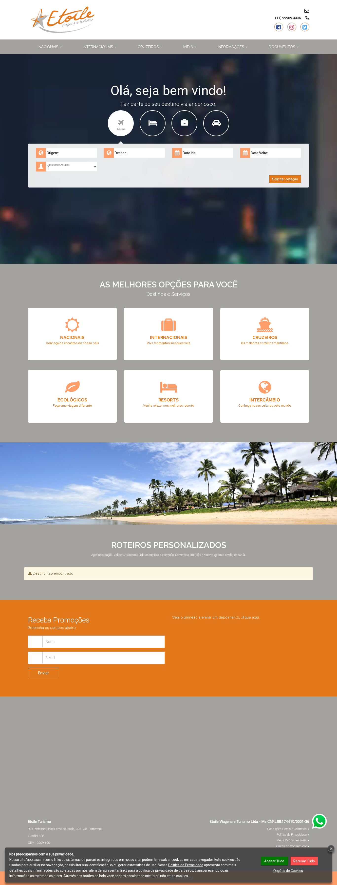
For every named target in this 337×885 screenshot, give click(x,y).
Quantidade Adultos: (58, 165)
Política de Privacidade (292, 834)
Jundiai (33, 836)
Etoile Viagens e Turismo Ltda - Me (238, 821)
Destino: (121, 153)
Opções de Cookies (288, 871)
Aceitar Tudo (274, 861)
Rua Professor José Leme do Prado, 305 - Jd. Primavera (65, 829)
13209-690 (42, 843)
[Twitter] (304, 27)
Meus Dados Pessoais (292, 840)
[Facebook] (278, 27)
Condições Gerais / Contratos (287, 829)
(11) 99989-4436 (288, 18)
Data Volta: (259, 153)
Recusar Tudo (304, 861)
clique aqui (250, 617)
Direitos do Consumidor (291, 846)
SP (42, 836)
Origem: (53, 153)
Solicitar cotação (285, 179)
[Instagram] (291, 27)
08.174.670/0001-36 (293, 821)
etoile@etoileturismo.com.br (280, 11)
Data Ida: (189, 153)
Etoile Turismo (39, 821)
